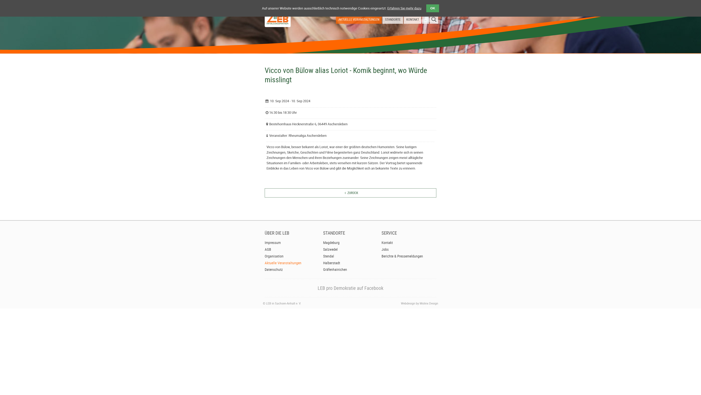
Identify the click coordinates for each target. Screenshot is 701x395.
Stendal (328, 256)
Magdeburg (331, 242)
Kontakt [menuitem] (412, 19)
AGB (268, 249)
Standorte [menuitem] (393, 19)
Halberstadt (331, 262)
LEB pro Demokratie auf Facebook (350, 288)
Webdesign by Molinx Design (419, 303)
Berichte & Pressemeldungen (402, 256)
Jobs (385, 249)
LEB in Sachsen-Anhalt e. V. (283, 303)
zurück (352, 193)
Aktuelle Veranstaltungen (283, 262)
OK (432, 8)
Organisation (274, 256)
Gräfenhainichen (335, 269)
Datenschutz (274, 269)
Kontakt (387, 242)
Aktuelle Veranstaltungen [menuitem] (358, 19)
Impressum (273, 242)
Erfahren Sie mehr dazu (404, 8)
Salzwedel (330, 249)
